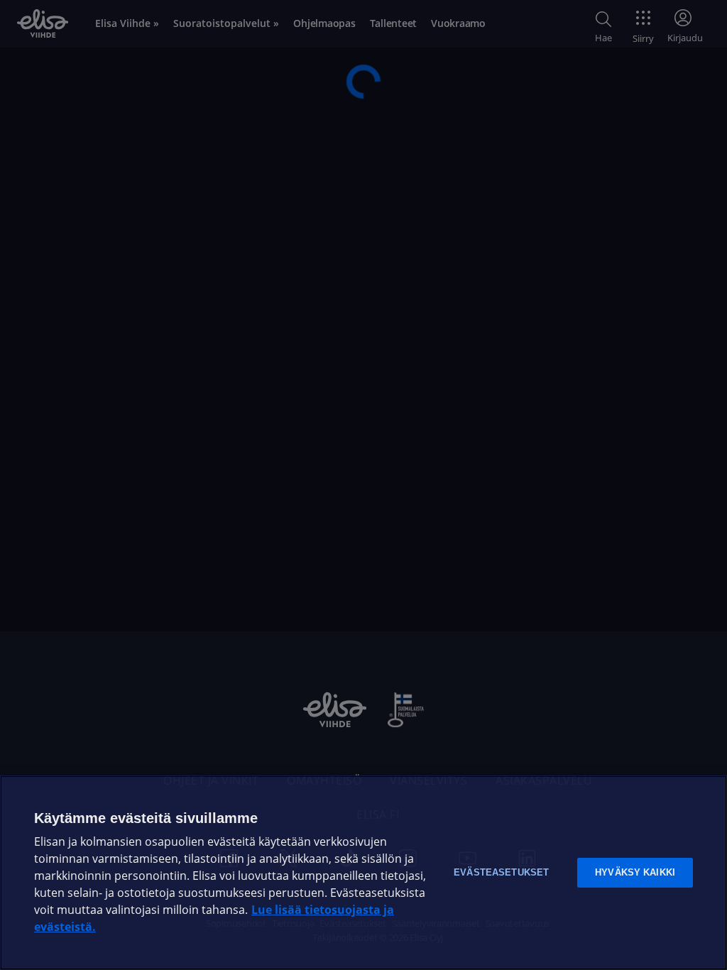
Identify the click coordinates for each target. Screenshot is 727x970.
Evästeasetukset (501, 872)
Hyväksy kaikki (635, 872)
